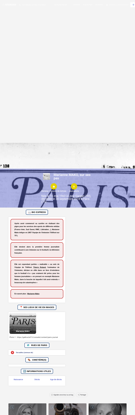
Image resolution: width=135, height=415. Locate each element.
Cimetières (99, 5)
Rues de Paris (87, 5)
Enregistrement (123, 5)
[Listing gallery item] (22, 323)
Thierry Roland (39, 267)
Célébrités (76, 5)
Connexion (112, 5)
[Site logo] (9, 4)
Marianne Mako (33, 294)
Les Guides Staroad (60, 5)
